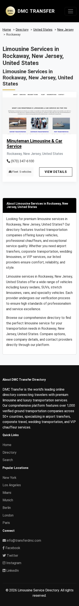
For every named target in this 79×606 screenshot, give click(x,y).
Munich (8, 500)
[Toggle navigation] (70, 11)
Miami (7, 493)
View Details (56, 172)
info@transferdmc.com (24, 541)
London (8, 515)
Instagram (13, 563)
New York (9, 478)
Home (7, 445)
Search (8, 460)
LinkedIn (12, 571)
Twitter (12, 556)
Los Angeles (12, 485)
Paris (6, 523)
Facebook (12, 548)
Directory (9, 452)
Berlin (7, 508)
